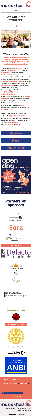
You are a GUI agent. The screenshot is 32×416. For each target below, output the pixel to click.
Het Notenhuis (6, 85)
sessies (21, 105)
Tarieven (14, 379)
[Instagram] (15, 397)
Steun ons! (16, 148)
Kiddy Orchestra (18, 68)
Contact (6, 387)
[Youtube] (17, 397)
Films (16, 140)
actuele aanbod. (6, 109)
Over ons (6, 379)
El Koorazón (5, 81)
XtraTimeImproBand (8, 94)
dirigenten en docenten (17, 116)
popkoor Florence (17, 81)
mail (16, 124)
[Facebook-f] (12, 397)
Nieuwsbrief (23, 383)
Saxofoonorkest (6, 75)
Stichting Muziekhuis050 (10, 383)
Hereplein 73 (13, 122)
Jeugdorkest (5, 72)
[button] (16, 10)
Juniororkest (11, 70)
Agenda (16, 133)
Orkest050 (14, 77)
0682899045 (9, 124)
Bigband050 (8, 92)
